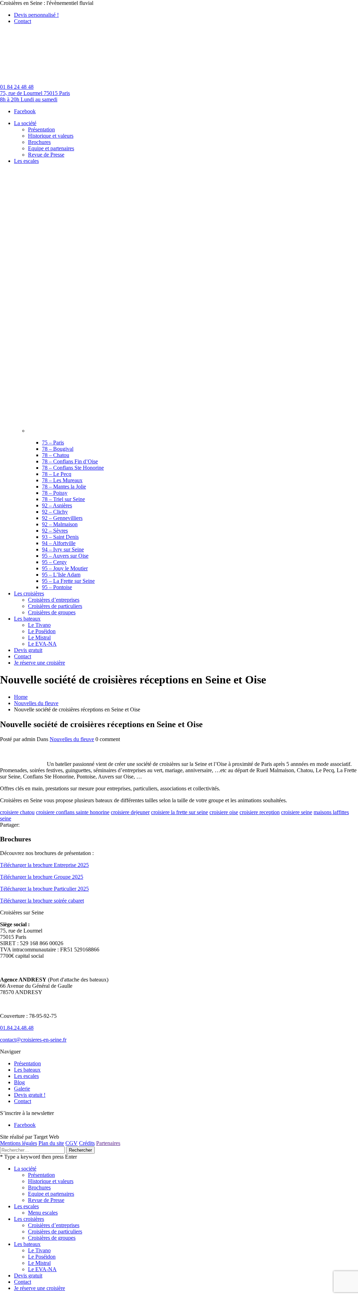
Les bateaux (27, 1070)
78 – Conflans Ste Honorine (73, 468)
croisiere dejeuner (130, 812)
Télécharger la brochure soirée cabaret (42, 901)
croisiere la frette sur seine (179, 812)
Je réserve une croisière (39, 1288)
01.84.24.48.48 (17, 1028)
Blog (19, 1082)
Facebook (25, 111)
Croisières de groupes (52, 1238)
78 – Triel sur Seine (63, 499)
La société (25, 1169)
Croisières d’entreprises (53, 1225)
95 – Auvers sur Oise (65, 556)
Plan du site (51, 1143)
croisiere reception (259, 812)
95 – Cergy (54, 562)
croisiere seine (296, 812)
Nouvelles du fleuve (36, 703)
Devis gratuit (28, 1275)
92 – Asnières (57, 505)
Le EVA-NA (42, 1269)
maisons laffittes (331, 812)
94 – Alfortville (59, 543)
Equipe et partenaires (51, 1194)
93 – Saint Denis (60, 537)
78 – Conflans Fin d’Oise (70, 461)
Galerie (22, 1089)
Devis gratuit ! (29, 1095)
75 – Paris (53, 442)
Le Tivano (39, 1250)
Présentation (27, 1063)
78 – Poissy (54, 493)
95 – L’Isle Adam (61, 575)
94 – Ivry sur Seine (63, 549)
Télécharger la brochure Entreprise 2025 (44, 865)
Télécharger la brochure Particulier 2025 (44, 889)
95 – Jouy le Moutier (65, 568)
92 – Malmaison (60, 524)
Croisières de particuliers (55, 1231)
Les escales (26, 1076)
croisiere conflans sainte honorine (72, 812)
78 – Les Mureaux (62, 480)
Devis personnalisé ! (36, 15)
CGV (71, 1143)
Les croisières (29, 1219)
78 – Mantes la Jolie (64, 487)
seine (5, 818)
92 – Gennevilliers (62, 518)
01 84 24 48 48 (17, 87)
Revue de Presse (46, 1200)
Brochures (39, 1187)
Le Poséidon (42, 1257)
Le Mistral (39, 1263)
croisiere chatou (17, 812)
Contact (22, 21)
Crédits (87, 1143)
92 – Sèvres (55, 531)
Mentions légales (18, 1143)
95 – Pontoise (57, 587)
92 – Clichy (55, 512)
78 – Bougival (57, 449)
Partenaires (108, 1143)
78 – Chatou (55, 455)
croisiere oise (223, 812)
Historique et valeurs (50, 1181)
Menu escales (43, 1213)
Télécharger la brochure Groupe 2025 (41, 877)
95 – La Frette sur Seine (68, 581)
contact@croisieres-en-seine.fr (33, 1040)
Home (21, 697)
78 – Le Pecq (56, 474)
